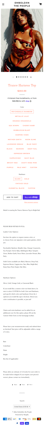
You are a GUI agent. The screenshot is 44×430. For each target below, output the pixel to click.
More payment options (31, 202)
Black (9, 149)
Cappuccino (15, 158)
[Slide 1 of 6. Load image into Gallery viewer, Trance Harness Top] (17, 77)
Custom (33, 167)
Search (22, 401)
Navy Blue (29, 158)
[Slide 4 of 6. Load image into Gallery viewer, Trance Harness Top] (23, 77)
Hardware (22, 174)
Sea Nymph (14, 125)
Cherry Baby (29, 125)
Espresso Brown (22, 153)
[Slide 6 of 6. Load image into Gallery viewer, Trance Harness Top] (27, 77)
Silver (18, 179)
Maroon (20, 149)
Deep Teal (32, 149)
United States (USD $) (21, 407)
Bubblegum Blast (22, 130)
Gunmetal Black (16, 188)
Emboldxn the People (22, 4)
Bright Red (12, 163)
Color (22, 107)
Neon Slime (30, 139)
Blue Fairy (32, 144)
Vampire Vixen (22, 135)
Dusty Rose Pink (29, 163)
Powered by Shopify (22, 415)
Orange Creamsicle (22, 121)
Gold (26, 179)
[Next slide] (30, 77)
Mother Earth (15, 139)
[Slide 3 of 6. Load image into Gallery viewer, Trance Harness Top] (21, 77)
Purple (10, 167)
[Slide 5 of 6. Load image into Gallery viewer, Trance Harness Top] (25, 77)
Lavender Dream (15, 144)
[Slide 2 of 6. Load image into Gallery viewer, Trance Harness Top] (19, 77)
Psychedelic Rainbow (22, 111)
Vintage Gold (21, 183)
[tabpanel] (22, 40)
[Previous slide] (13, 77)
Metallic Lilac (22, 116)
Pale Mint (21, 167)
